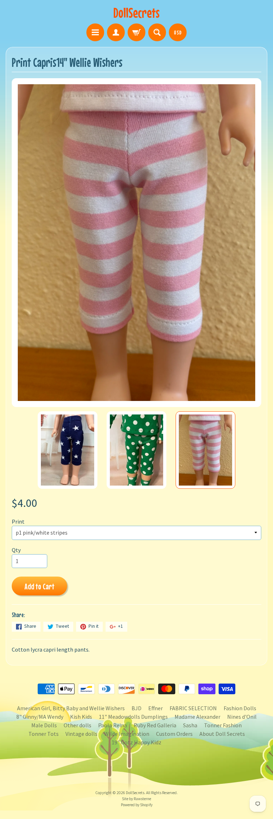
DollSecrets (136, 13)
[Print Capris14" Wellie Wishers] (67, 450)
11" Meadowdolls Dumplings (133, 716)
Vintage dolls (81, 733)
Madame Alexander (197, 716)
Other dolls (77, 725)
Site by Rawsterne (136, 798)
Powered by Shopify (136, 804)
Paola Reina (112, 725)
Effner (155, 708)
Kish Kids (81, 716)
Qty (16, 549)
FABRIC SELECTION (193, 708)
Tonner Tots (43, 733)
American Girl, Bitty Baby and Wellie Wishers (71, 708)
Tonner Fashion (223, 725)
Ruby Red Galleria (155, 725)
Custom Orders (174, 733)
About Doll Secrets (222, 733)
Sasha (190, 725)
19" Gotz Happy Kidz (136, 742)
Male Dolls (44, 725)
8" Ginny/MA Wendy (39, 716)
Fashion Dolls (240, 708)
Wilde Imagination (126, 733)
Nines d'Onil (242, 716)
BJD (136, 708)
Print (18, 521)
